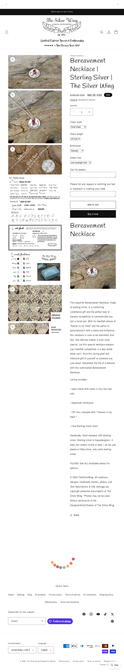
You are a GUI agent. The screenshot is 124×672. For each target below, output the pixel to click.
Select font (75, 157)
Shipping (73, 100)
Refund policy (51, 602)
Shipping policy (106, 594)
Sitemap (21, 594)
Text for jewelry (78, 169)
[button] (6, 32)
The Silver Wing (33, 661)
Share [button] (76, 515)
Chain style (76, 122)
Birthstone (75, 145)
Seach (11, 594)
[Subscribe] (42, 621)
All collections (89, 594)
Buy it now (93, 214)
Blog (30, 594)
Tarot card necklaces (69, 602)
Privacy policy (55, 594)
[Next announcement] (117, 4)
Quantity (73, 105)
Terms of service (72, 594)
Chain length (76, 134)
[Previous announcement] (6, 4)
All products (40, 594)
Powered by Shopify (48, 661)
